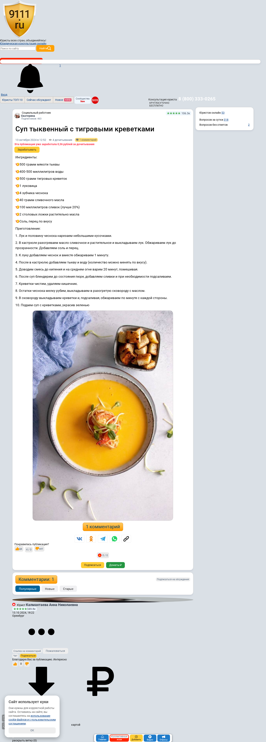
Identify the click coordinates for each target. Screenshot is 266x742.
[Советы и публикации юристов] (19, 19)
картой (75, 724)
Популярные (27, 589)
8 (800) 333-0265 (197, 99)
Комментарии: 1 (36, 579)
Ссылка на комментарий (27, 651)
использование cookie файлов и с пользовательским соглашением (32, 719)
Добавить (136, 739)
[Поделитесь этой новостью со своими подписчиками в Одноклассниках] (91, 539)
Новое (62, 99)
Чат (15, 655)
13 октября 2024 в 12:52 (30, 139)
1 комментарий (103, 526)
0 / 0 (105, 555)
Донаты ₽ (115, 565)
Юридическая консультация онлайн (23, 43)
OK (32, 730)
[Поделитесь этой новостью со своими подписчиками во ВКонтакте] (79, 539)
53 (223, 112)
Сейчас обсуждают (39, 99)
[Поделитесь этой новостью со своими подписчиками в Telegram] (103, 539)
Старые (68, 589)
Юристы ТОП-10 (12, 99)
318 (226, 119)
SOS (95, 100)
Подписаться (92, 565)
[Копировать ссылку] (126, 539)
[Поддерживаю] (15, 664)
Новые (50, 589)
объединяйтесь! (36, 40)
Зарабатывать (27, 149)
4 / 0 (29, 549)
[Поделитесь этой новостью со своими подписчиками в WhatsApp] (114, 539)
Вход (4, 94)
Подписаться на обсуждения (173, 579)
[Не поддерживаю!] (27, 664)
